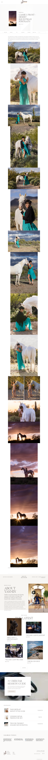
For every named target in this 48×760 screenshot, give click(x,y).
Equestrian (21, 12)
